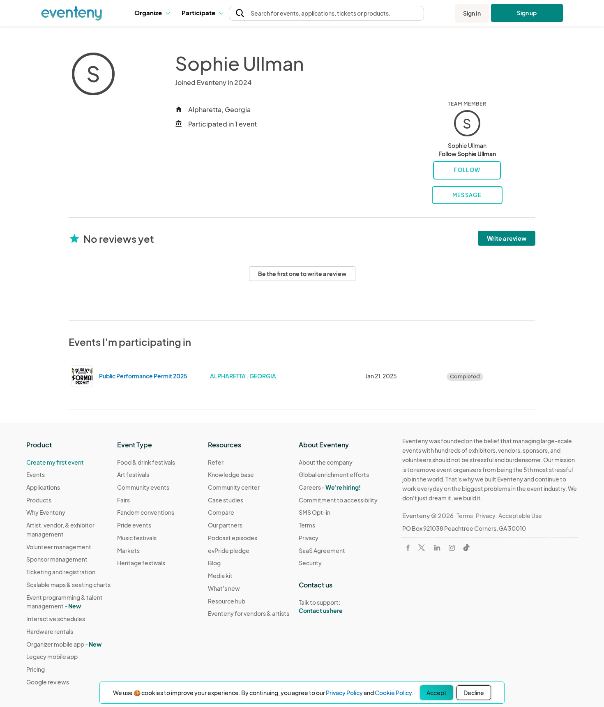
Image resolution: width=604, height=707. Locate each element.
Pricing (35, 669)
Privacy (308, 537)
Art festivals (133, 474)
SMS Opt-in (314, 512)
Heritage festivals (141, 563)
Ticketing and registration (60, 572)
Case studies (225, 500)
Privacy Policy (344, 692)
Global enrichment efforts (334, 474)
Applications (43, 487)
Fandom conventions (145, 512)
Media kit (220, 575)
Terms (307, 525)
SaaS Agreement (322, 550)
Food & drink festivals (146, 462)
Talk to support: (321, 607)
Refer (216, 462)
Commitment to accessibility (338, 500)
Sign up (527, 12)
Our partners (225, 525)
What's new (224, 588)
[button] (151, 13)
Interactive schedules (55, 618)
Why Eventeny (45, 512)
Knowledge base (231, 474)
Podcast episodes (232, 537)
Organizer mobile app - (63, 644)
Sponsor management (57, 559)
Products (38, 500)
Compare (221, 512)
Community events (143, 487)
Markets (128, 550)
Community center (234, 487)
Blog (214, 563)
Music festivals (137, 537)
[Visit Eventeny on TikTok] (466, 547)
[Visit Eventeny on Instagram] (451, 548)
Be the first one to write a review (302, 273)
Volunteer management (58, 546)
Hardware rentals (49, 631)
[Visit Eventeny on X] (421, 547)
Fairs (123, 500)
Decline (473, 692)
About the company (326, 462)
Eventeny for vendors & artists (248, 613)
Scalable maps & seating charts (68, 584)
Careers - (330, 487)
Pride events (134, 525)
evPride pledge (228, 550)
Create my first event (55, 462)
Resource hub (226, 601)
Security (310, 563)
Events (35, 474)
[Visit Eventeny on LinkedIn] (437, 547)
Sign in (472, 13)
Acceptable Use (520, 515)
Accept (436, 692)
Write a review (506, 238)
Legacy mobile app (52, 656)
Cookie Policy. (394, 692)
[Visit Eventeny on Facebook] (408, 547)
